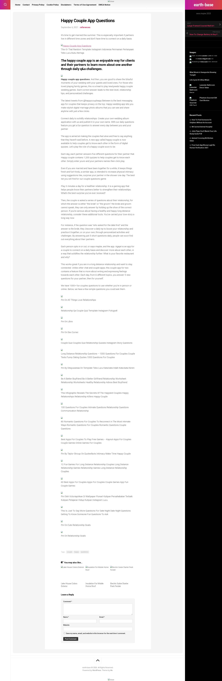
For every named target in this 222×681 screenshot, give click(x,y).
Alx (111, 670)
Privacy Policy (38, 5)
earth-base (203, 4)
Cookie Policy (53, 5)
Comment (67, 601)
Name (66, 617)
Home (17, 5)
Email (102, 617)
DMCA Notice (104, 5)
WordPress (96, 670)
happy (76, 552)
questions (84, 552)
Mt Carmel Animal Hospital (202, 127)
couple (69, 552)
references (85, 27)
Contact (26, 5)
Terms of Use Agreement (85, 5)
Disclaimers (66, 5)
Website (66, 625)
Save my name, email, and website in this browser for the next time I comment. (96, 633)
